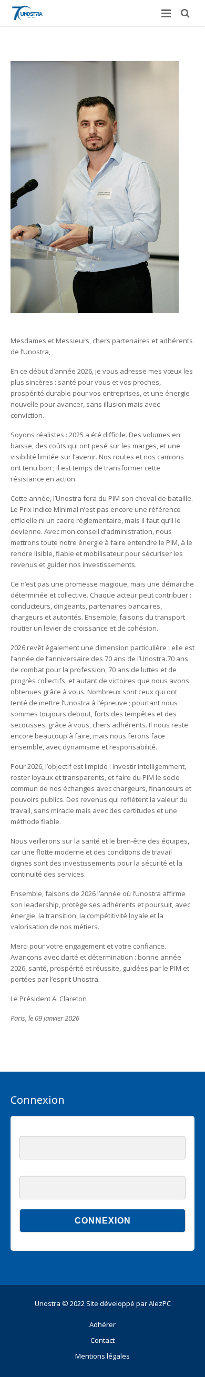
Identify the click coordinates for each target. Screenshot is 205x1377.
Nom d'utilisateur (44, 1130)
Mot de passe (40, 1170)
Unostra (47, 1303)
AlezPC (160, 1303)
